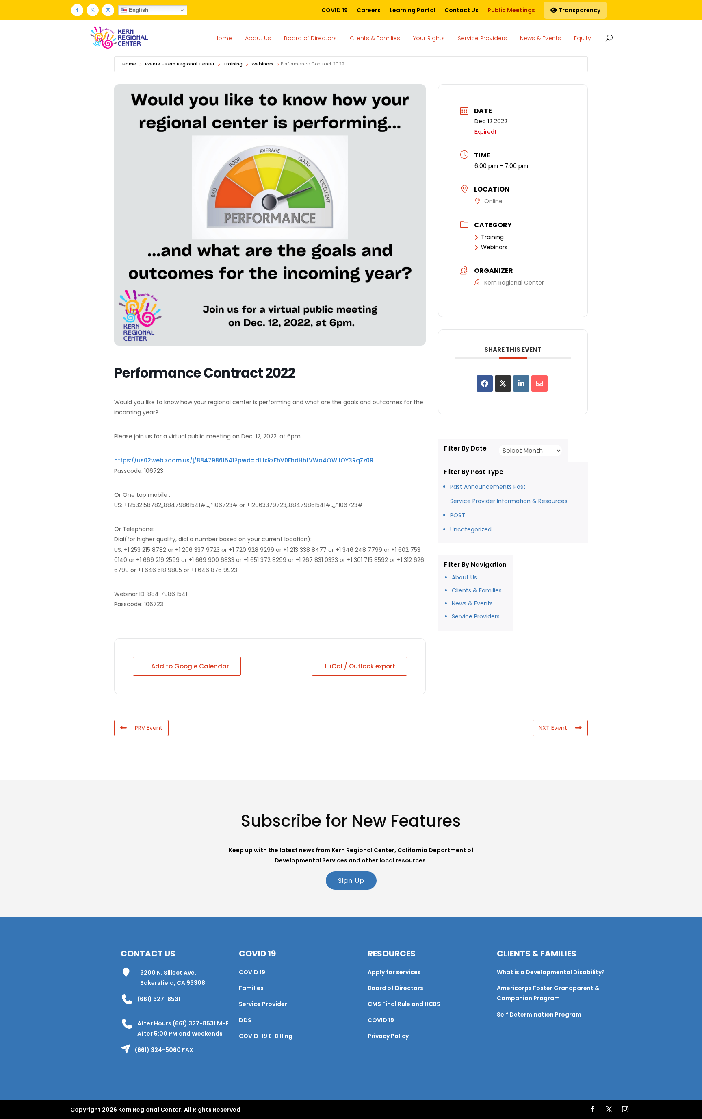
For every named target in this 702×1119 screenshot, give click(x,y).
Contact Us (461, 10)
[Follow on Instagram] (108, 10)
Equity (582, 38)
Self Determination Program (539, 1014)
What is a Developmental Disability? (551, 972)
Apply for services (394, 972)
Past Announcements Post (488, 487)
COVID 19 (334, 10)
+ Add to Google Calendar (187, 666)
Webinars (262, 64)
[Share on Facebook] (485, 383)
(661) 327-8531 (158, 999)
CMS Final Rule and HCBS (404, 1004)
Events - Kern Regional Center (179, 64)
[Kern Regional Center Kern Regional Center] (119, 38)
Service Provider (263, 1004)
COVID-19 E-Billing (265, 1036)
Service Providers (482, 38)
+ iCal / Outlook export (359, 666)
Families (251, 988)
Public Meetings (511, 10)
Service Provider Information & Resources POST (509, 508)
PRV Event (148, 728)
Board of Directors (310, 38)
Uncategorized (471, 529)
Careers (369, 10)
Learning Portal (413, 10)
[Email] (539, 383)
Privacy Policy (388, 1036)
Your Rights (429, 38)
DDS (245, 1020)
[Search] (607, 38)
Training (233, 64)
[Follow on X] (93, 10)
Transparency (578, 10)
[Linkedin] (521, 383)
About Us (258, 38)
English (137, 10)
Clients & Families (375, 38)
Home (223, 38)
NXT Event (553, 728)
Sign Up (351, 880)
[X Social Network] (503, 383)
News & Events (540, 38)
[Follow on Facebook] (77, 10)
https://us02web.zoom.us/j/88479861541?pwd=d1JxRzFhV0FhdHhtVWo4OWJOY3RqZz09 (243, 460)
